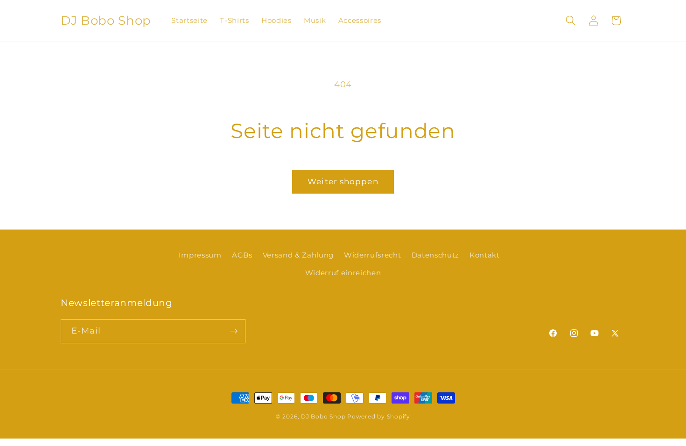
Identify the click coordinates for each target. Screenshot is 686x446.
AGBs (242, 255)
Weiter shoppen (343, 181)
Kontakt (484, 255)
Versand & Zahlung (298, 255)
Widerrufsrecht (372, 255)
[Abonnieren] (234, 331)
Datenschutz (435, 255)
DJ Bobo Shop (323, 416)
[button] (571, 20)
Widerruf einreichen (343, 272)
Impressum (200, 255)
